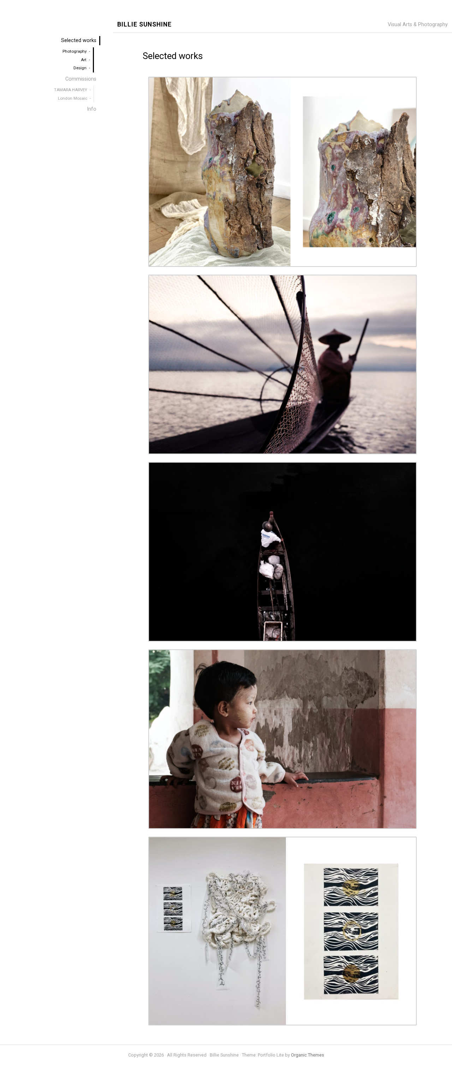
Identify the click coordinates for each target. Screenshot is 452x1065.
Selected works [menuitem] (78, 40)
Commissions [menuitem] (80, 79)
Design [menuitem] (80, 67)
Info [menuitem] (91, 109)
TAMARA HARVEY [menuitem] (70, 89)
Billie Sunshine (144, 24)
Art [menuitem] (84, 59)
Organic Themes (307, 1055)
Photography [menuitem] (75, 51)
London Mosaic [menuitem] (72, 98)
